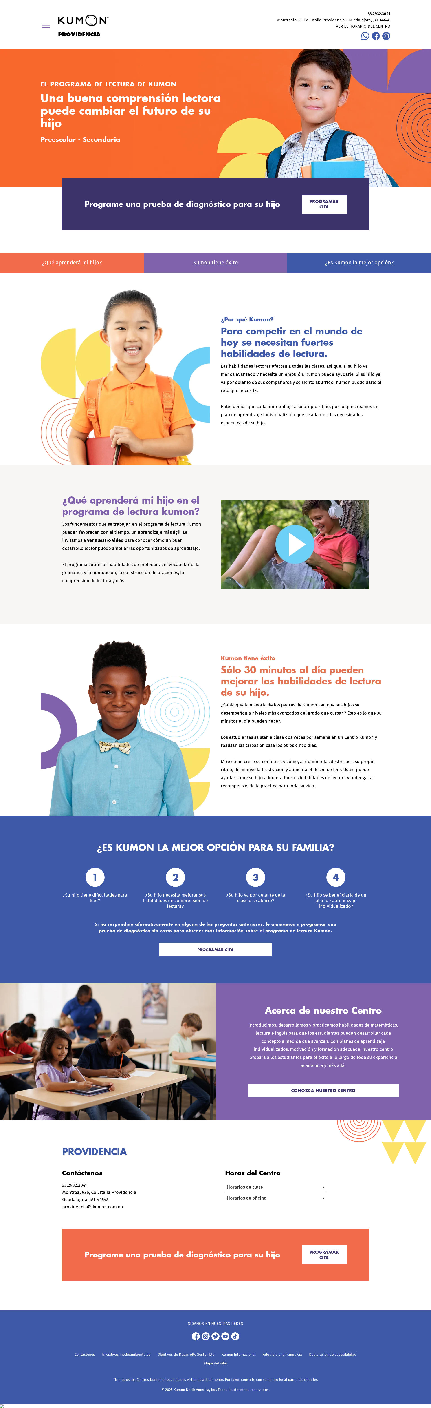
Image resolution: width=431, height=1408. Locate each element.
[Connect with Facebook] (376, 39)
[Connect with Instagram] (386, 39)
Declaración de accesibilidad (332, 1354)
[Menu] (48, 26)
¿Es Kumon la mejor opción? (359, 263)
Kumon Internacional (239, 1354)
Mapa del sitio (215, 1363)
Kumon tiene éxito (215, 263)
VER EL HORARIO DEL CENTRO (363, 26)
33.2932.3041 (379, 14)
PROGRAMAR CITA (324, 204)
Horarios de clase (245, 1187)
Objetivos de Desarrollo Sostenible (186, 1354)
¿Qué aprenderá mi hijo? (72, 263)
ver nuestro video (105, 540)
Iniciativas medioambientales (126, 1354)
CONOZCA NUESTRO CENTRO (323, 1090)
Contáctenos (85, 1354)
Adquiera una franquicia (282, 1354)
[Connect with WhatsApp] (365, 39)
